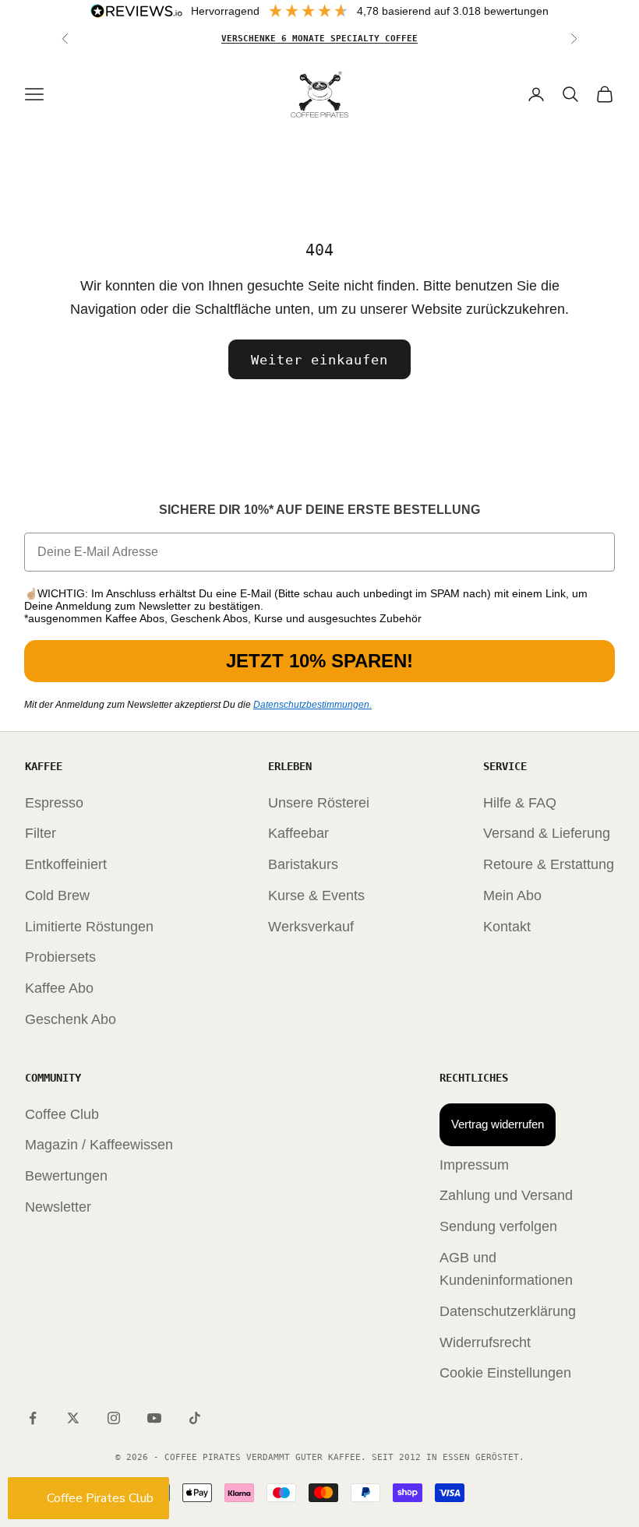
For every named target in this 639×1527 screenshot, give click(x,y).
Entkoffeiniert (66, 864)
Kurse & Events (316, 895)
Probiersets (60, 957)
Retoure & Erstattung (548, 864)
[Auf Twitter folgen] (73, 1418)
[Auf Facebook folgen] (33, 1418)
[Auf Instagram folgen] (114, 1418)
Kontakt (507, 926)
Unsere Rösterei (318, 803)
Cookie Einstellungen (505, 1373)
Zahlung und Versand (506, 1195)
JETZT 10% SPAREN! (319, 660)
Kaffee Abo (59, 988)
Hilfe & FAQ (519, 803)
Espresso (54, 803)
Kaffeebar (298, 833)
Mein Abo (512, 895)
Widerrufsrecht (485, 1342)
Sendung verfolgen (498, 1226)
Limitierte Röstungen (89, 926)
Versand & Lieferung (546, 833)
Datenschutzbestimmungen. (312, 704)
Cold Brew (57, 895)
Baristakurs (303, 864)
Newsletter (58, 1207)
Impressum (474, 1165)
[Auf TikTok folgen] (195, 1418)
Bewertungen (66, 1176)
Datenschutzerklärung (508, 1311)
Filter (40, 833)
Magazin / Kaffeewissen (99, 1144)
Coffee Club (62, 1114)
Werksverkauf (311, 926)
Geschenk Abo (70, 1019)
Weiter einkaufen (319, 360)
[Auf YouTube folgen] (154, 1418)
